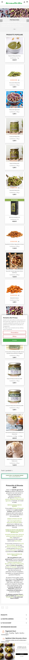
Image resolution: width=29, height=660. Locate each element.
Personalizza (14, 332)
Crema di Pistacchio (15, 136)
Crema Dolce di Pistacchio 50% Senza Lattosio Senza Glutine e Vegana (14, 352)
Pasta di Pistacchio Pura (14, 55)
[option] (14, 19)
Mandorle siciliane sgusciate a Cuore (14, 244)
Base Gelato (17, 540)
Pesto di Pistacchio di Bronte (15, 505)
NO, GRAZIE (21, 656)
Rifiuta (14, 336)
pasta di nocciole (11, 566)
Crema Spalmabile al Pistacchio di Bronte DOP (14, 521)
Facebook (2, 607)
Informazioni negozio (9, 626)
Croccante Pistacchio (14, 82)
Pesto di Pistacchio (14, 163)
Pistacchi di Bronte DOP (13, 546)
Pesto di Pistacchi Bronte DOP (14, 378)
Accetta (14, 340)
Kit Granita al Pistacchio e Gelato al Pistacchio (14, 432)
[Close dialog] (28, 644)
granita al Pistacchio (18, 563)
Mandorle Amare (14, 297)
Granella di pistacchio (11, 534)
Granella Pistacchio (14, 190)
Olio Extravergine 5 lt (14, 217)
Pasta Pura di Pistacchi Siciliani (14, 554)
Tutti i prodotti (7, 470)
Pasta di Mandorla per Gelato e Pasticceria (14, 459)
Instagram (7, 607)
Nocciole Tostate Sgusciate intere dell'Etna (14, 271)
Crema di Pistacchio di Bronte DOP (14, 405)
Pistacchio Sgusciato (14, 109)
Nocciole (13, 549)
